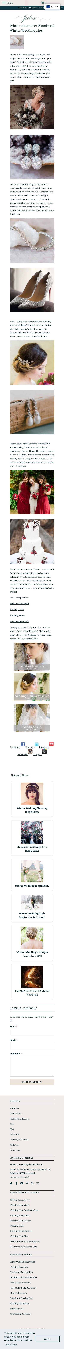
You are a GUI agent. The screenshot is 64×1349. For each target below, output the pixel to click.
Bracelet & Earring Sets (21, 1298)
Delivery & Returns (19, 1139)
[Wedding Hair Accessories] (32, 701)
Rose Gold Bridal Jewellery (23, 1287)
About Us (14, 1108)
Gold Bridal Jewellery (20, 1282)
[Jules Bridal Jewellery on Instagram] (30, 754)
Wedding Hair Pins (19, 1236)
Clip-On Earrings (18, 1293)
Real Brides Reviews (19, 1118)
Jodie (43, 210)
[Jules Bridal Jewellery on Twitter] (37, 747)
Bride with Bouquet (19, 603)
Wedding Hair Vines (19, 1205)
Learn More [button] (11, 1344)
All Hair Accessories (20, 1200)
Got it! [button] (47, 1339)
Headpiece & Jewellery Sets (23, 1246)
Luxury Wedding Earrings (22, 1261)
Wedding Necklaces (19, 1303)
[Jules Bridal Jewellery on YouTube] (22, 1183)
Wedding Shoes (17, 615)
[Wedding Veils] (32, 732)
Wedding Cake (17, 609)
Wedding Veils (31, 638)
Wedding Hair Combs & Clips (24, 1210)
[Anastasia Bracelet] (32, 263)
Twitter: (30, 747)
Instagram (22, 754)
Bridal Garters (17, 1308)
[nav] (7, 3)
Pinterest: (44, 747)
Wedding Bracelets (19, 1267)
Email (13, 1040)
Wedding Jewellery (37, 634)
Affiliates (14, 1145)
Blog (12, 1124)
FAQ (12, 1129)
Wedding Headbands (20, 1215)
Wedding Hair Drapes (20, 1220)
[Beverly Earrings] (32, 435)
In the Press (16, 1113)
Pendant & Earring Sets (21, 1272)
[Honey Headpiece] (32, 385)
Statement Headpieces (21, 1231)
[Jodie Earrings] (32, 179)
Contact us (15, 1150)
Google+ (37, 754)
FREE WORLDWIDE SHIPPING (32, 7)
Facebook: (15, 747)
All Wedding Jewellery (20, 1313)
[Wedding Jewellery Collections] (32, 672)
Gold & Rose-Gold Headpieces (25, 1241)
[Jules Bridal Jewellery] (32, 19)
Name (13, 1026)
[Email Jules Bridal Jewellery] (38, 1183)
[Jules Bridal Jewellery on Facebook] (23, 747)
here (45, 336)
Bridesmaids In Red (19, 621)
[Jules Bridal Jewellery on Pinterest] (51, 747)
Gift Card (14, 1134)
